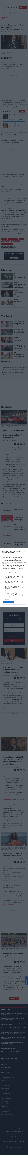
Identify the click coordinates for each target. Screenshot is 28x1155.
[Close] (25, 551)
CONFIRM (8, 602)
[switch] (22, 577)
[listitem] (14, 573)
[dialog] (14, 577)
